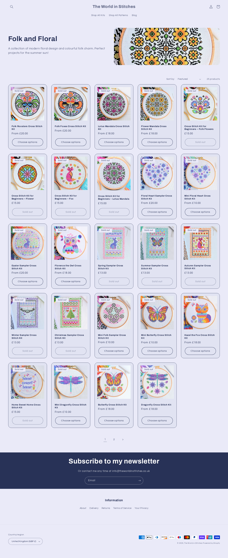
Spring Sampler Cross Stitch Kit (110, 267)
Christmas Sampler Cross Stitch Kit (69, 336)
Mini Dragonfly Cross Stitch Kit (71, 406)
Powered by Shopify (211, 543)
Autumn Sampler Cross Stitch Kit (197, 267)
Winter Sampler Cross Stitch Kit (24, 336)
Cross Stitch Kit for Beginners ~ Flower (23, 197)
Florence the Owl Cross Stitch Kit (68, 267)
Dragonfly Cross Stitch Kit (156, 404)
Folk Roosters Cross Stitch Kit (27, 127)
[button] (11, 6)
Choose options (27, 142)
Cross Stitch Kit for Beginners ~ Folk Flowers (199, 127)
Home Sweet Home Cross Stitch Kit (26, 406)
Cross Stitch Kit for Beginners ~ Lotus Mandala (113, 197)
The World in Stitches (193, 543)
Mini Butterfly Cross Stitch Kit (156, 336)
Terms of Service (122, 508)
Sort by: (170, 79)
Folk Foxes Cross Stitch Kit (70, 126)
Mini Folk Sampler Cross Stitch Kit (112, 336)
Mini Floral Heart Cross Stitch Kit (197, 197)
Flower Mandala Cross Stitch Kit (153, 127)
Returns (106, 508)
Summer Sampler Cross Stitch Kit (154, 267)
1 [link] (105, 439)
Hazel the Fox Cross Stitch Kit (199, 336)
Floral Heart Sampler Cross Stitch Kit (156, 197)
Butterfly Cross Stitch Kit (112, 404)
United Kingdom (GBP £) (24, 541)
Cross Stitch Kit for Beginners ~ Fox (66, 197)
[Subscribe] (139, 480)
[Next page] (122, 439)
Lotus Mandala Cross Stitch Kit (114, 127)
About (83, 508)
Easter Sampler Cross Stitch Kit (24, 267)
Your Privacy (141, 508)
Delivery (93, 508)
